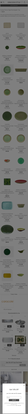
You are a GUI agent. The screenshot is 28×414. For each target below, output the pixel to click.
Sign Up (14, 400)
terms (16, 405)
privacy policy (19, 405)
